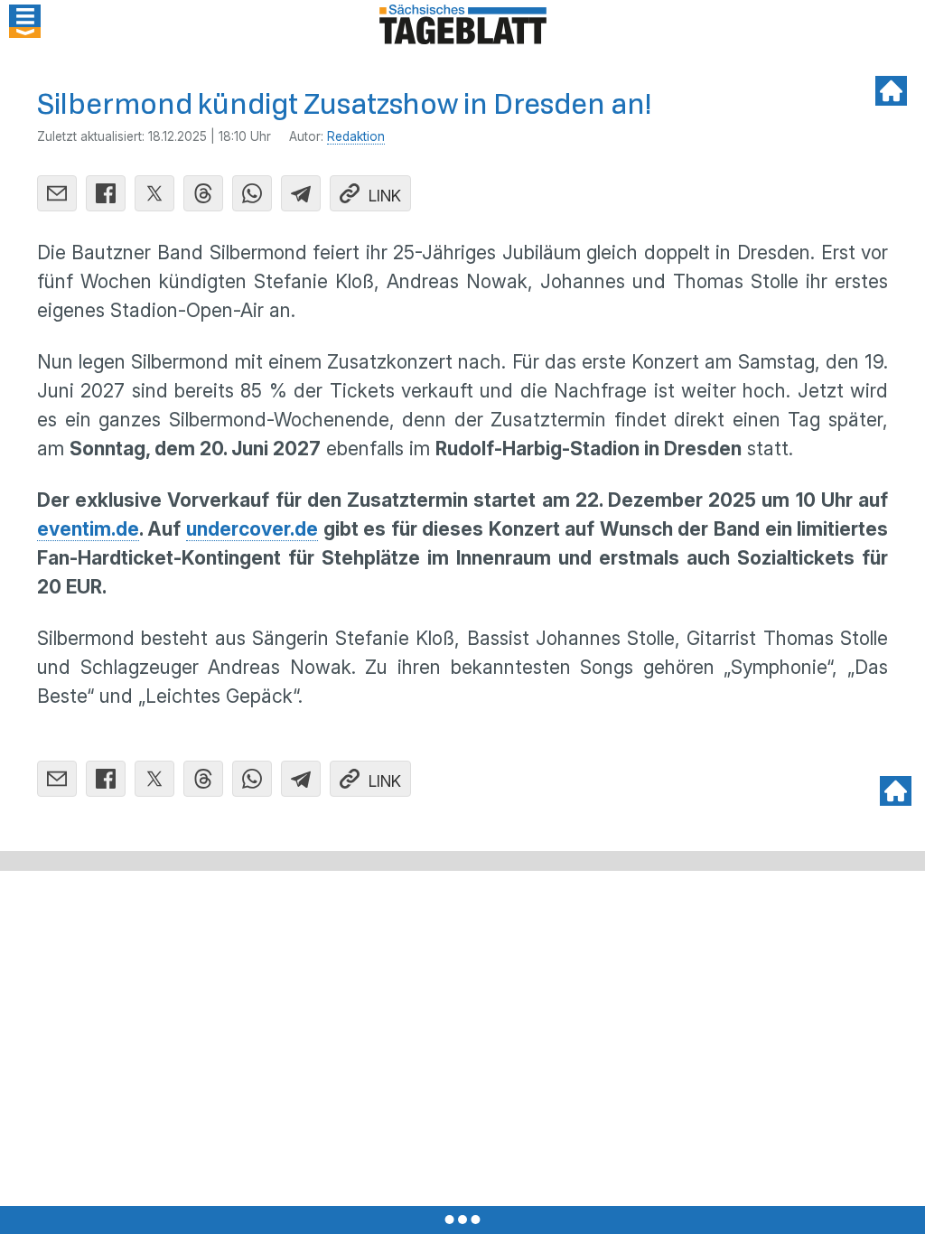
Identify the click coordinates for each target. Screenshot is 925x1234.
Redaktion (356, 136)
